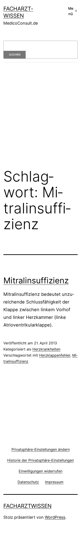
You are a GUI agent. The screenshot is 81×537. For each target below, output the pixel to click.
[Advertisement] (40, 118)
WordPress (55, 517)
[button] (40, 449)
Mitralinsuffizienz (36, 280)
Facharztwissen (27, 506)
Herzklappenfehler (54, 355)
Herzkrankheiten (46, 349)
